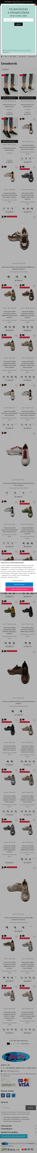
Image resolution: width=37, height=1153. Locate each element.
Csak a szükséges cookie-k (19, 589)
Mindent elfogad (19, 584)
